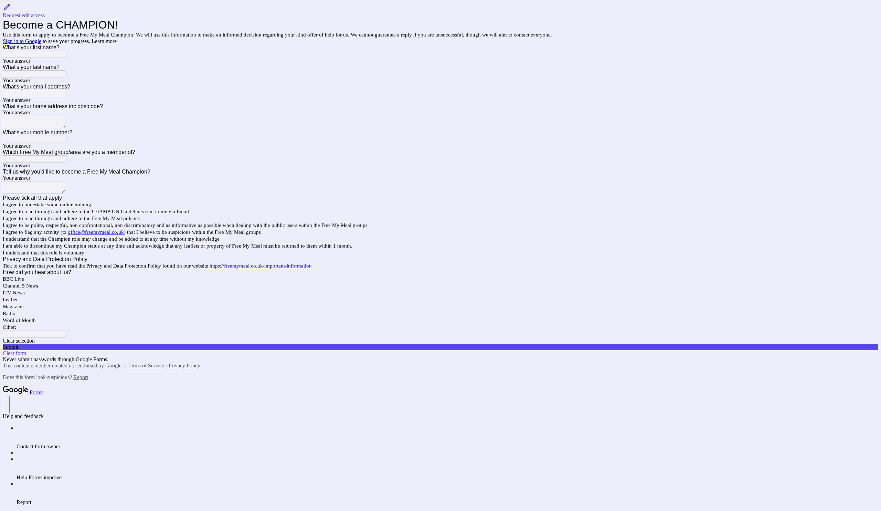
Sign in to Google (22, 41)
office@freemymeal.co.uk (96, 232)
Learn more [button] (104, 41)
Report (80, 377)
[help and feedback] (6, 404)
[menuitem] (447, 437)
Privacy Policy (184, 365)
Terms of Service (145, 365)
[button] (440, 11)
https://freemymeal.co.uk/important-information (261, 266)
